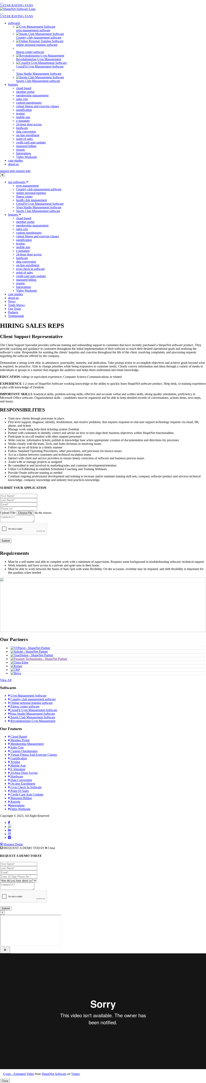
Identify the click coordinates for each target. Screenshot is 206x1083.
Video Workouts (26, 157)
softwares (14, 23)
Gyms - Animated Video (18, 1074)
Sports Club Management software (38, 211)
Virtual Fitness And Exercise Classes (33, 754)
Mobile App (18, 765)
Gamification (18, 758)
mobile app (23, 117)
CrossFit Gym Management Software (40, 203)
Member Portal (19, 740)
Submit (6, 540)
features (13, 84)
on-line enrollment (27, 135)
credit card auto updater (31, 142)
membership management (32, 95)
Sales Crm (17, 747)
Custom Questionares (24, 751)
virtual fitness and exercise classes (37, 106)
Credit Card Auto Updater (26, 794)
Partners (13, 312)
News (11, 301)
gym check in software (30, 269)
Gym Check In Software (26, 787)
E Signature (17, 769)
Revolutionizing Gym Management (32, 721)
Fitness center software (24, 706)
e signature (23, 120)
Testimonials (16, 316)
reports (20, 149)
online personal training (31, 193)
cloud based (23, 88)
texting (20, 113)
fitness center (24, 196)
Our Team (14, 308)
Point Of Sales (19, 791)
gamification (24, 110)
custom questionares (29, 102)
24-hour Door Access (24, 772)
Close (5, 1080)
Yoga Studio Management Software (38, 207)
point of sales (24, 139)
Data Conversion (21, 780)
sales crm (22, 99)
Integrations (23, 153)
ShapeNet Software (54, 1074)
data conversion (26, 131)
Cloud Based (18, 736)
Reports (15, 801)
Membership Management (27, 744)
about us (13, 164)
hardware (22, 128)
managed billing (26, 146)
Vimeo (75, 1074)
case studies (15, 160)
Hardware (16, 776)
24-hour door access (29, 124)
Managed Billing (21, 798)
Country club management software (38, 189)
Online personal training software (31, 703)
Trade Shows (16, 305)
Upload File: (8, 512)
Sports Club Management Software (32, 717)
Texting (15, 762)
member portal (25, 91)
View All (5, 680)
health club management (31, 200)
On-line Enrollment (22, 783)
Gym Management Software (28, 695)
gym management (27, 185)
